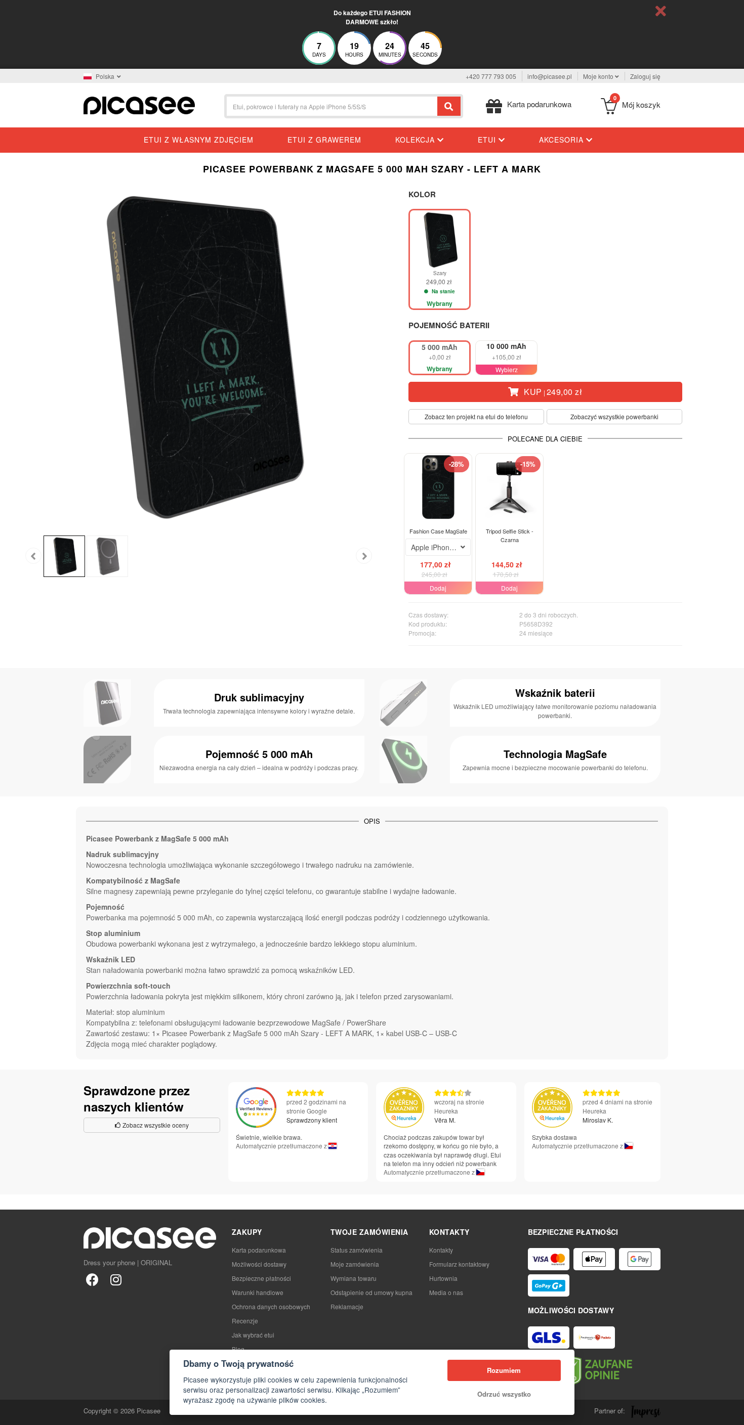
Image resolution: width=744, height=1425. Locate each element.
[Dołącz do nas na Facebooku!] (92, 1279)
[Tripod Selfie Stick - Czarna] (509, 487)
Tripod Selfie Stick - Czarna (509, 535)
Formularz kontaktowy (459, 1264)
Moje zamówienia (354, 1264)
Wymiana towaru (353, 1278)
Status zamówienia (356, 1249)
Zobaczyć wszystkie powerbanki (614, 416)
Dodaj (438, 588)
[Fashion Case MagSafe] (438, 487)
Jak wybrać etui (253, 1334)
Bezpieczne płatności (261, 1278)
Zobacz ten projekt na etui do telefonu (476, 416)
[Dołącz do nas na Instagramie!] (115, 1279)
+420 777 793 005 (491, 76)
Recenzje (245, 1320)
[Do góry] (13, 1412)
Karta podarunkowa (259, 1249)
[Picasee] (139, 104)
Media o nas (446, 1292)
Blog (238, 1349)
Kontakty (441, 1249)
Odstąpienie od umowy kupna (371, 1292)
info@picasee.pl (549, 76)
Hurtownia (443, 1278)
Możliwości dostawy (259, 1264)
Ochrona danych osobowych (271, 1306)
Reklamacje (346, 1306)
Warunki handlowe (257, 1292)
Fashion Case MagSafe (438, 531)
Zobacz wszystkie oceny (155, 1125)
